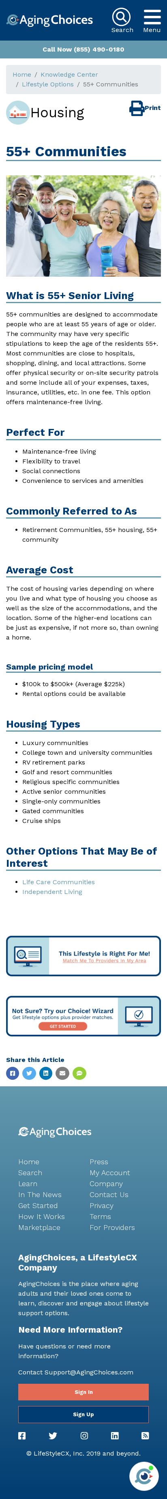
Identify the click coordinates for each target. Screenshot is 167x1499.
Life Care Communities (58, 882)
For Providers (112, 1227)
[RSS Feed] (145, 1436)
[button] (152, 17)
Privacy (101, 1205)
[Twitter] (53, 1436)
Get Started (38, 1205)
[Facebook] (22, 1436)
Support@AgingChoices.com (89, 1372)
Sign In (84, 1392)
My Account (110, 1172)
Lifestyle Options (48, 84)
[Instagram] (84, 1436)
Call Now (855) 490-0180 (83, 49)
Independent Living (52, 892)
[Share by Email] (62, 1073)
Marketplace (39, 1227)
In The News (40, 1194)
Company (106, 1183)
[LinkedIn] (114, 1436)
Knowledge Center (69, 74)
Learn (27, 1183)
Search (30, 1172)
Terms (100, 1216)
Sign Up (83, 1414)
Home (22, 74)
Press (99, 1161)
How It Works (41, 1216)
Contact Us (109, 1194)
